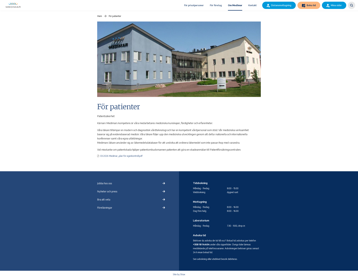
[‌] (351, 5)
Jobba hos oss (104, 183)
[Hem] (13, 5)
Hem (99, 16)
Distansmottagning (281, 5)
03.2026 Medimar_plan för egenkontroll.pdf (121, 156)
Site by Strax (179, 274)
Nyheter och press (107, 191)
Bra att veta (103, 199)
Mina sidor (336, 5)
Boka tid (311, 5)
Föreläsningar (104, 207)
